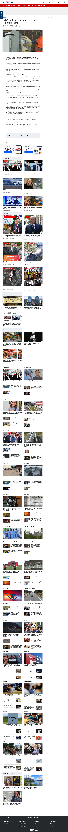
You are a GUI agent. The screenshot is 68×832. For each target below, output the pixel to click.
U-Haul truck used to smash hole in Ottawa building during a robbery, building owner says (33, 413)
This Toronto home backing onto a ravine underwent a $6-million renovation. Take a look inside (12, 344)
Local (17, 2)
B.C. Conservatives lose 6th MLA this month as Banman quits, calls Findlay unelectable (36, 393)
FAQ (35, 813)
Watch (27, 2)
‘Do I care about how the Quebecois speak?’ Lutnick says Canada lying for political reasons (33, 236)
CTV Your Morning (40, 2)
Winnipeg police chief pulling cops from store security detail (32, 477)
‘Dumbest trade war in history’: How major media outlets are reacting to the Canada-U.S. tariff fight (12, 324)
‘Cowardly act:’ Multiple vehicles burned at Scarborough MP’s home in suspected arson (15, 392)
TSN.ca (36, 826)
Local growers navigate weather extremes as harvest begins (15, 607)
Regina (4, 17)
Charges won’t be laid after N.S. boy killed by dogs (15, 482)
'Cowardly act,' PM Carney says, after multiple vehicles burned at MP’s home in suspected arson (32, 191)
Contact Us (32, 813)
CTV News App (26, 813)
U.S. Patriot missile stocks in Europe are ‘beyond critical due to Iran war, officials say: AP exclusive (36, 647)
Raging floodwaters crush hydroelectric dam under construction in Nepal (33, 262)
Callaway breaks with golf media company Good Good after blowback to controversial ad (12, 725)
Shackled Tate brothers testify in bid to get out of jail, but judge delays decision (33, 635)
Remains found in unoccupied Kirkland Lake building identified (36, 552)
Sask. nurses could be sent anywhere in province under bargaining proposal (11, 541)
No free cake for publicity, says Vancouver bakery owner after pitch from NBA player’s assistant (33, 381)
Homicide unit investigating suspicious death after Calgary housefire (16, 423)
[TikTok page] (6, 817)
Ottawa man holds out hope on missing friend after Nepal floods (36, 419)
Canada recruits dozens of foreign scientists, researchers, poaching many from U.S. (32, 755)
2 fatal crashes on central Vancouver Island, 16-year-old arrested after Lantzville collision (33, 603)
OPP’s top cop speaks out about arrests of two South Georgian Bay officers (33, 572)
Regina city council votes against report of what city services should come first (15, 515)
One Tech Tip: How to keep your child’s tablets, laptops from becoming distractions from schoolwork (32, 725)
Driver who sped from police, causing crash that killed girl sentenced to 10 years (12, 413)
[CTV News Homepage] (10, 2)
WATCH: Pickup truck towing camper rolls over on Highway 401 (16, 577)
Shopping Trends (49, 2)
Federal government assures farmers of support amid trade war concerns (12, 572)
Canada (22, 2)
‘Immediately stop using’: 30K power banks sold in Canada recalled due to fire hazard (32, 665)
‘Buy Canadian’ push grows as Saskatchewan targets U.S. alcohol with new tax (33, 288)
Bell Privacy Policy (22, 823)
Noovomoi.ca (52, 824)
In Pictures (32, 2)
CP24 (36, 823)
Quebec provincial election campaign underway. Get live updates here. (11, 445)
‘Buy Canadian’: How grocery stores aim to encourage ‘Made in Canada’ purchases (12, 308)
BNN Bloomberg (37, 824)
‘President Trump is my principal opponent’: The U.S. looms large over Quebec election (12, 665)
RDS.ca (51, 826)
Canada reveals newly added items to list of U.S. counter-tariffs (33, 208)
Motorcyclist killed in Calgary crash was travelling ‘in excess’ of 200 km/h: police (16, 640)
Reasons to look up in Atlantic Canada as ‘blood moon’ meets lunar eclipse (16, 488)
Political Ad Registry (22, 826)
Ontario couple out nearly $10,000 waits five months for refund (12, 788)
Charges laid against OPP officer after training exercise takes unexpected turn (36, 577)
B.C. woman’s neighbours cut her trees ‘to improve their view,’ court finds (32, 788)
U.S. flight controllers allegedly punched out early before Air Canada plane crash (12, 190)
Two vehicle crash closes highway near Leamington (11, 603)
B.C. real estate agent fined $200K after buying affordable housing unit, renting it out (33, 308)
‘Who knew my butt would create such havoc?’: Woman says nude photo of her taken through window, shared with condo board (36, 489)
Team (43, 813)
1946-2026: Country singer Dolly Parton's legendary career (32, 344)
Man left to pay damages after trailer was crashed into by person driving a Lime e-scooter (32, 445)
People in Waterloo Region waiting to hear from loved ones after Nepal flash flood (36, 519)
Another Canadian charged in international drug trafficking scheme (33, 509)
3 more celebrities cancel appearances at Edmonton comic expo (12, 208)
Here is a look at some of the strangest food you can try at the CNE (12, 361)
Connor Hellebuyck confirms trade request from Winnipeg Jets (36, 482)
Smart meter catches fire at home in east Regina (19, 135)
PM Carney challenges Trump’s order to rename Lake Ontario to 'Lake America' (11, 172)
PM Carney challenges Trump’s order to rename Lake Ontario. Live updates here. (12, 381)
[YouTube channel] (8, 817)
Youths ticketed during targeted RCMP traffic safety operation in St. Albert (36, 457)
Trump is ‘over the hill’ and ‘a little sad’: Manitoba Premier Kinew (11, 262)
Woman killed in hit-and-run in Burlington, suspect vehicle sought (16, 386)
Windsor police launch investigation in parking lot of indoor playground (15, 613)
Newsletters (39, 813)
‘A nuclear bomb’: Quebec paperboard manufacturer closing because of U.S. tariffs (33, 541)
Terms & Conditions (22, 824)
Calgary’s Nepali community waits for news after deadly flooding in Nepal (15, 418)
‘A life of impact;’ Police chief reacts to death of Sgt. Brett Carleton (36, 582)
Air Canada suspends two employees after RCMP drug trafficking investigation (15, 455)
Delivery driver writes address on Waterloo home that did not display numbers (12, 804)
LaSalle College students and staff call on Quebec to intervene (16, 449)
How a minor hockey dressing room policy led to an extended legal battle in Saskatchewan (12, 509)
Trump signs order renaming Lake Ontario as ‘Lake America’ (12, 236)
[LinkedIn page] (10, 817)
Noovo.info (52, 823)
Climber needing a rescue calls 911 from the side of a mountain (12, 287)
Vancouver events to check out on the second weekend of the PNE (36, 387)
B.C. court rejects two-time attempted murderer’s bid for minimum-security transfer (11, 635)
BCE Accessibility (7, 823)
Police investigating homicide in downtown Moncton (12, 477)
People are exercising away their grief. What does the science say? (12, 695)
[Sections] (3, 2)
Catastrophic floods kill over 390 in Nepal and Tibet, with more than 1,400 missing (12, 755)
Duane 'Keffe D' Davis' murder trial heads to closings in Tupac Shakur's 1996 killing (33, 695)
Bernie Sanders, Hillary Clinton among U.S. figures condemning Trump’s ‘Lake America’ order (33, 173)
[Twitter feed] (4, 817)
